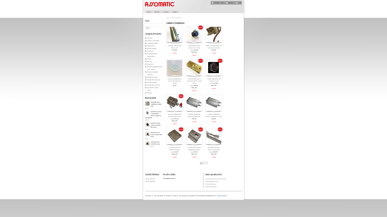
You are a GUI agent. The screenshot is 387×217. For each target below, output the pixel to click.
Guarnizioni (150, 51)
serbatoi (149, 93)
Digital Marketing (222, 196)
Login (239, 3)
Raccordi (149, 61)
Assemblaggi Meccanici (211, 181)
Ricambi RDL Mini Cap (153, 85)
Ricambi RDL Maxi (152, 77)
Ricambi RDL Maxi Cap (153, 80)
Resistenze (150, 64)
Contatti (175, 12)
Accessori (149, 38)
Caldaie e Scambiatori (153, 40)
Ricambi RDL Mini (152, 82)
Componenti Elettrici (152, 43)
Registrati (231, 3)
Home (148, 12)
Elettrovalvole (151, 46)
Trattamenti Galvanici (211, 186)
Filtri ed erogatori (151, 48)
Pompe (149, 59)
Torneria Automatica (210, 184)
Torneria (166, 12)
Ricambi (157, 12)
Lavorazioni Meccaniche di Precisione (215, 179)
